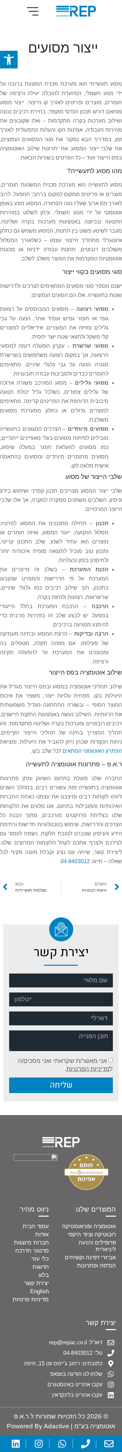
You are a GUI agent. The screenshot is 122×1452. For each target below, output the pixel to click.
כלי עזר (40, 1259)
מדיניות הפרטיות (87, 1068)
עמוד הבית (36, 1226)
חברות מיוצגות (31, 1242)
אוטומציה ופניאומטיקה (89, 1226)
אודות (42, 1234)
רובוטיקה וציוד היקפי (92, 1234)
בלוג (44, 1275)
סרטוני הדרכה (32, 1250)
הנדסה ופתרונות (96, 1265)
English (39, 1291)
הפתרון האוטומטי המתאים (92, 751)
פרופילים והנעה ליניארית (97, 1246)
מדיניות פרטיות (31, 1299)
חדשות (41, 1267)
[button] (9, 59)
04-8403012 (75, 861)
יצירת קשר (36, 1283)
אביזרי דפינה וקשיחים (90, 1257)
